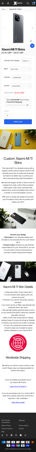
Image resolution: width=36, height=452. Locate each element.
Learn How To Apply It (18, 386)
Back (6, 69)
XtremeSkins (12, 449)
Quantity (6, 111)
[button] (2, 3)
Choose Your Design (11, 60)
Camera (7, 77)
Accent (6, 86)
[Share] (32, 46)
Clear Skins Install (18, 402)
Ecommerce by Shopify (25, 449)
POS (16, 449)
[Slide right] (32, 28)
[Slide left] (4, 28)
